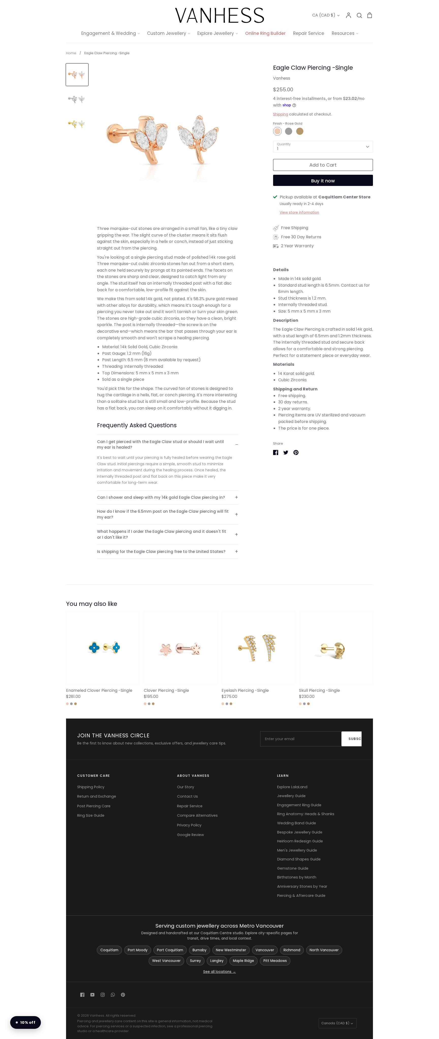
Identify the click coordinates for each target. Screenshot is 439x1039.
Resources (343, 33)
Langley (217, 960)
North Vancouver (324, 950)
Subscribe (358, 738)
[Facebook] (82, 995)
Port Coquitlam (170, 950)
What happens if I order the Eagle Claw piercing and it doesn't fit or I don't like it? (161, 534)
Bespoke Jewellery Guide (299, 832)
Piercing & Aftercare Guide (301, 895)
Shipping (280, 114)
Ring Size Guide (90, 815)
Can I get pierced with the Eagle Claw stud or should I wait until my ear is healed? (160, 444)
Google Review (190, 834)
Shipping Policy (90, 786)
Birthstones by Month (296, 877)
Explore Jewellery (215, 33)
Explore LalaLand (292, 786)
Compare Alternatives (197, 815)
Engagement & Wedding (108, 33)
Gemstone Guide (292, 868)
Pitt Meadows (275, 960)
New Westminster (231, 950)
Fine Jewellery (219, 86)
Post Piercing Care (94, 806)
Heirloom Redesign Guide (300, 841)
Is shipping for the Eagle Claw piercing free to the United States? (161, 551)
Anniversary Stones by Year (302, 886)
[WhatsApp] (113, 995)
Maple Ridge (243, 960)
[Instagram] (103, 995)
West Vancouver (166, 960)
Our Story (185, 786)
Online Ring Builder (265, 33)
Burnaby (200, 950)
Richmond (292, 950)
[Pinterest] (123, 995)
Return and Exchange (96, 796)
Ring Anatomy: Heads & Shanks (305, 813)
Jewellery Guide (291, 795)
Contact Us (187, 796)
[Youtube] (92, 995)
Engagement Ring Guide (299, 805)
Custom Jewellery (166, 33)
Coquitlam (109, 950)
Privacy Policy (189, 825)
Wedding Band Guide (296, 823)
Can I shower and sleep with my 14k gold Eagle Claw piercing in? (161, 497)
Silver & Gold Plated (225, 95)
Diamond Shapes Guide (299, 859)
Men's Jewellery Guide (297, 850)
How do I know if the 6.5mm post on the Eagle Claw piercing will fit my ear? (163, 514)
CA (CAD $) (323, 15)
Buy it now (323, 181)
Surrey (195, 960)
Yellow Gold (299, 131)
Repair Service (308, 33)
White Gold (288, 131)
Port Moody (138, 950)
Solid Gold (215, 76)
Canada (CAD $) (335, 1023)
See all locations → (219, 971)
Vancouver (265, 950)
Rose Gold (277, 131)
